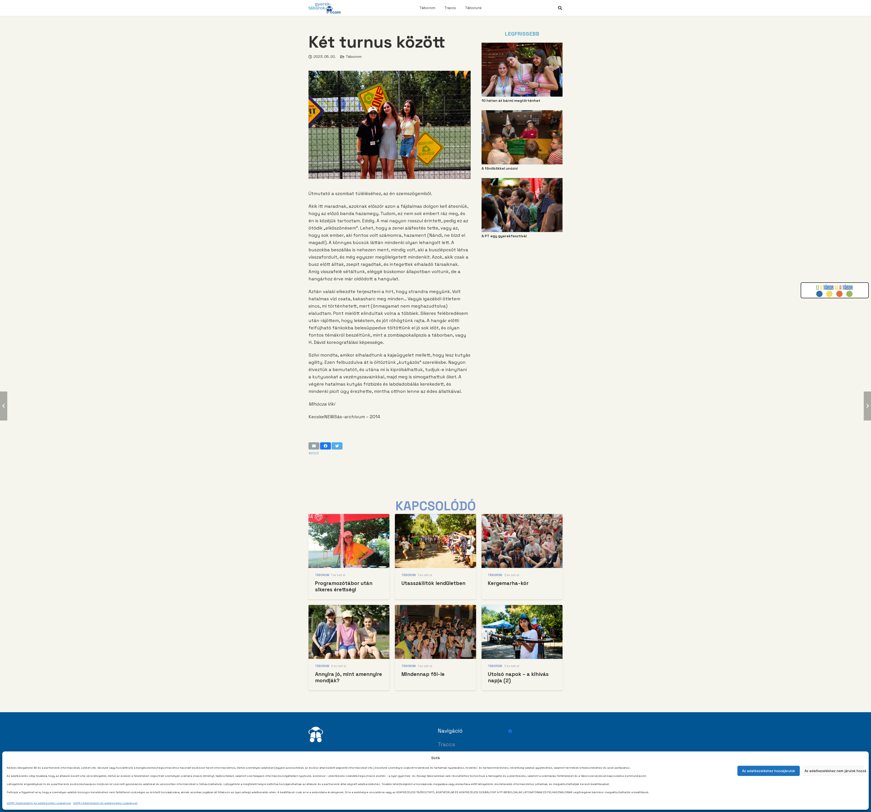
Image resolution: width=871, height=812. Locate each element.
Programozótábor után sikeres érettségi (343, 586)
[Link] (324, 8)
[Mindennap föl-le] (435, 608)
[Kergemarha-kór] (522, 517)
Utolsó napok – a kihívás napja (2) (518, 677)
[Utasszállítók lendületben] (435, 517)
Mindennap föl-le (423, 674)
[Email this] (313, 446)
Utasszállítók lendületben (433, 583)
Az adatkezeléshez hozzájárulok (768, 771)
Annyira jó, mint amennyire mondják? (348, 677)
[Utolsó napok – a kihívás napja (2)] (522, 608)
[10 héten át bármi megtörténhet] (522, 45)
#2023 (313, 453)
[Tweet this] (337, 446)
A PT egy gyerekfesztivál (504, 236)
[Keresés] (560, 8)
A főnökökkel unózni (500, 168)
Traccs (446, 744)
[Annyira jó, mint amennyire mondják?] (348, 608)
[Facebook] (510, 731)
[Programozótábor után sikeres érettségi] (348, 517)
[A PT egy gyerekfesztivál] (522, 181)
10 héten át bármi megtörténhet (511, 100)
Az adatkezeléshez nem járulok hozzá (834, 771)
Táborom (354, 56)
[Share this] (325, 446)
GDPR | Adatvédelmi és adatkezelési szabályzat (39, 803)
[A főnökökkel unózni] (522, 113)
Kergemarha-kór (508, 583)
